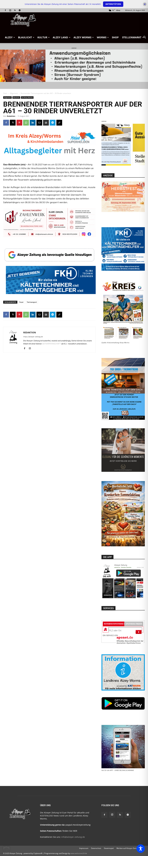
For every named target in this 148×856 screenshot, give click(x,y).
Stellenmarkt (131, 37)
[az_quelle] (49, 254)
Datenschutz (96, 848)
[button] (144, 37)
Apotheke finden (133, 624)
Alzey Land (60, 37)
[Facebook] (5, 10)
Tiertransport (32, 302)
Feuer (21, 302)
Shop (115, 37)
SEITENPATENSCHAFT (51, 344)
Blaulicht (25, 37)
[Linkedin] (33, 123)
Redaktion (11, 116)
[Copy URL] (59, 123)
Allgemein (14, 93)
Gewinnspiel (109, 848)
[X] (13, 123)
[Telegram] (19, 10)
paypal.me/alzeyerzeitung (77, 824)
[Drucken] (46, 123)
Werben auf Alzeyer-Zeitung (127, 848)
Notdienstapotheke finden (117, 624)
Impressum (83, 848)
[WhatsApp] (26, 123)
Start (5, 93)
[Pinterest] (19, 123)
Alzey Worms (82, 37)
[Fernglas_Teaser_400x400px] (123, 165)
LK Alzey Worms (27, 97)
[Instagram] (10, 10)
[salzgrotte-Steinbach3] (74, 66)
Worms (101, 37)
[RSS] (15, 10)
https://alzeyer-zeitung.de (33, 337)
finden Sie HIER (69, 830)
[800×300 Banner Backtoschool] (49, 225)
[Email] (39, 123)
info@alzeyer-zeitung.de (73, 837)
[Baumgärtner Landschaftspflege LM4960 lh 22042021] (49, 288)
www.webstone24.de (78, 853)
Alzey (9, 37)
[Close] (145, 4)
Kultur (42, 37)
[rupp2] (87, 145)
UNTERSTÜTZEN (113, 4)
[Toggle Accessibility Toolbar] (140, 848)
